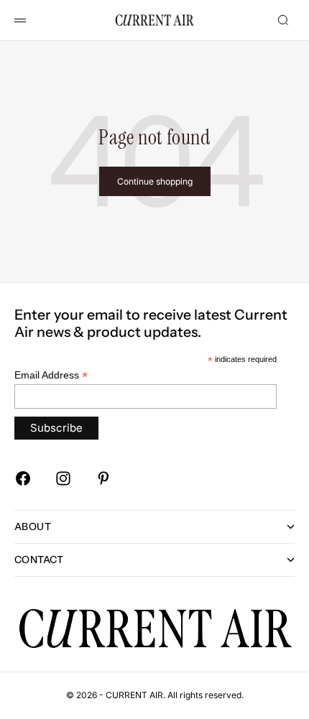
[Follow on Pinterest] (103, 478)
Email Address (51, 375)
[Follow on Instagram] (63, 478)
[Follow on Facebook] (23, 478)
